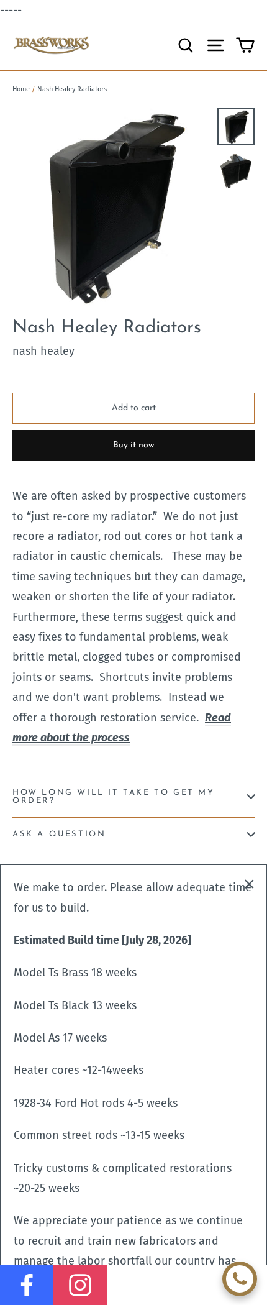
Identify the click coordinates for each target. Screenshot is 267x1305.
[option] (111, 207)
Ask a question (59, 834)
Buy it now (133, 445)
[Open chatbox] (239, 1279)
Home (21, 89)
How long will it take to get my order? (113, 797)
